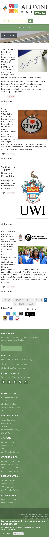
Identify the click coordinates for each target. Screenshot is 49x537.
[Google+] (21, 315)
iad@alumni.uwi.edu (17, 368)
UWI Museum (7, 503)
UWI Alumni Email (9, 499)
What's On (6, 433)
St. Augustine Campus (10, 452)
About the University (10, 398)
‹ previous (18, 300)
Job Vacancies (7, 401)
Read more (8, 101)
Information (6, 427)
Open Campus (7, 449)
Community (6, 423)
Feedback (37, 518)
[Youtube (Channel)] (17, 320)
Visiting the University (10, 430)
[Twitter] (14, 315)
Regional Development (10, 404)
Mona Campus (7, 445)
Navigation (24, 28)
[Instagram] (5, 320)
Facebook (3, 382)
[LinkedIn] (11, 320)
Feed (26, 382)
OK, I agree (6, 534)
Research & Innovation (11, 407)
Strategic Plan (7, 411)
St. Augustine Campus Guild (13, 471)
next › (22, 304)
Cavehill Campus (8, 442)
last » (31, 304)
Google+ (15, 382)
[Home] (25, 9)
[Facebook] (8, 315)
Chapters (31, 309)
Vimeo (20, 382)
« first (6, 300)
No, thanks (18, 534)
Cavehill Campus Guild (11, 461)
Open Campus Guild (10, 468)
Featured (11, 96)
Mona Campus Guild (10, 465)
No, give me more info (9, 529)
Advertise (45, 518)
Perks (30, 314)
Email (4, 345)
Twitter (9, 382)
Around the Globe (9, 420)
